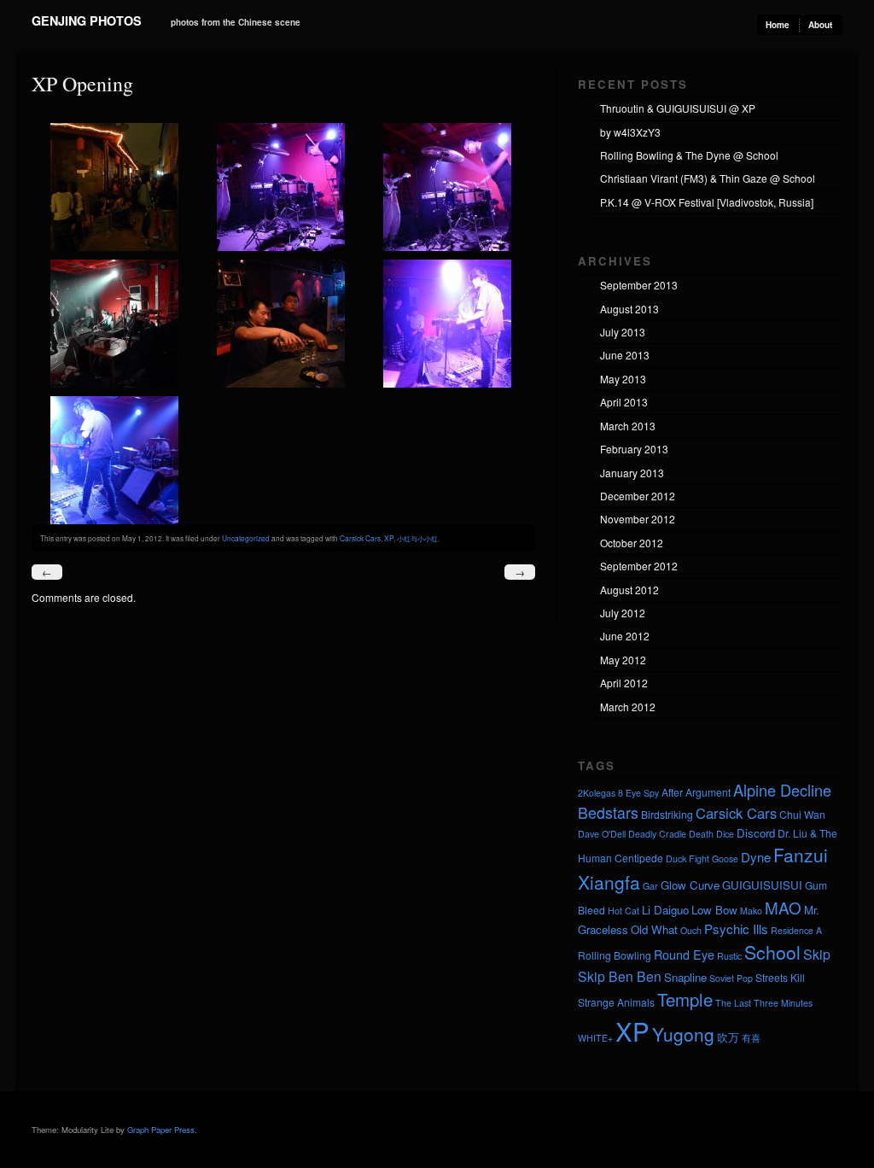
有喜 (751, 1037)
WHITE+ (595, 1037)
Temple (685, 999)
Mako (751, 910)
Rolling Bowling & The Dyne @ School (689, 155)
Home (778, 25)
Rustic (729, 955)
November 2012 (637, 518)
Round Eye (684, 954)
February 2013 (634, 448)
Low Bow (714, 910)
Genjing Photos (87, 20)
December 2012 (637, 495)
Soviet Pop (731, 978)
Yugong (683, 1034)
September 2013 (639, 284)
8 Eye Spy (638, 792)
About (820, 25)
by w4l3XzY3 (630, 132)
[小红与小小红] (281, 246)
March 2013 (628, 425)
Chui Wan (802, 814)
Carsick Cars (360, 538)
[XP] (114, 246)
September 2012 (639, 565)
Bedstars (608, 812)
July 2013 (622, 331)
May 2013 (623, 378)
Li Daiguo (665, 910)
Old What (654, 929)
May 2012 (623, 659)
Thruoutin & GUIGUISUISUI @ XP (677, 108)
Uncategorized (246, 538)
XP (388, 538)
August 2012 (629, 589)
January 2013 (632, 472)
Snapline (685, 977)
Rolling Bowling (614, 955)
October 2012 (631, 542)
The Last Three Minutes (764, 1002)
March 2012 (628, 706)
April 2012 (624, 682)
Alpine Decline (782, 790)
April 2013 (624, 401)
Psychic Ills (736, 928)
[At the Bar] (281, 383)
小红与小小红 (417, 538)
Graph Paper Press (161, 1130)
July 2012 (622, 612)
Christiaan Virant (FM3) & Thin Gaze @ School (707, 178)
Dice (725, 833)
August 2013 (629, 308)
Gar (650, 885)
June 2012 (625, 635)
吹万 (728, 1037)
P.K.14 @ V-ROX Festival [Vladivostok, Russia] (706, 202)
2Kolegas (596, 792)
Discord (756, 833)
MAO (783, 907)
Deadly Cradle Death (671, 833)
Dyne (756, 857)
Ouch (691, 930)
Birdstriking (667, 814)
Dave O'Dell (602, 833)
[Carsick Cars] (114, 383)
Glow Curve (690, 885)
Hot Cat (623, 910)
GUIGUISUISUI (762, 885)
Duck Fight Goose (702, 858)
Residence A (796, 930)
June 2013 (625, 354)
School (772, 952)
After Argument (696, 792)
